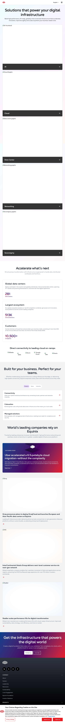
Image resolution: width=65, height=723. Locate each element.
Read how (7, 468)
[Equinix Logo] (4, 2)
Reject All (57, 719)
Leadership (6, 684)
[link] (32, 395)
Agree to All (47, 719)
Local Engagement (8, 692)
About (4, 678)
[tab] (26, 386)
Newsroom (5, 687)
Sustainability (6, 689)
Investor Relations (8, 698)
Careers (5, 681)
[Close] (62, 707)
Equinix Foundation (8, 695)
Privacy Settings (10, 719)
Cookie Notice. (51, 716)
